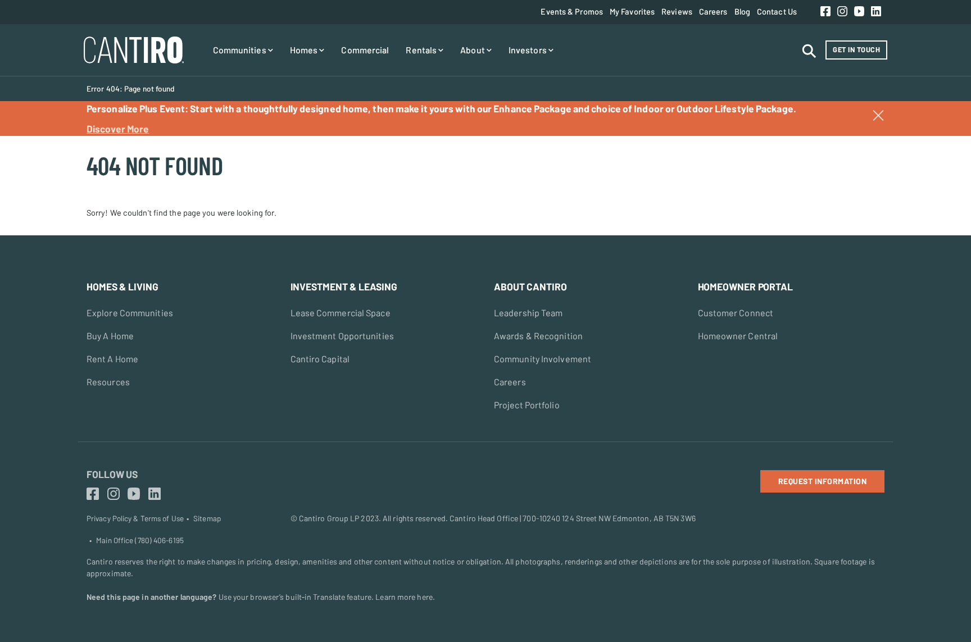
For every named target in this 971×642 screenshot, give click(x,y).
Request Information (822, 481)
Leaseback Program (697, 147)
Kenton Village (34, 141)
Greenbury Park (527, 147)
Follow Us (112, 474)
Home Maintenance (555, 182)
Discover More (118, 128)
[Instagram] (842, 12)
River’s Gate (610, 147)
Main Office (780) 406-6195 (140, 540)
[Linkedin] (876, 12)
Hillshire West (410, 147)
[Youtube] (859, 12)
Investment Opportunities (342, 335)
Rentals (422, 49)
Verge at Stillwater (359, 147)
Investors (528, 49)
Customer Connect (736, 312)
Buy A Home (110, 335)
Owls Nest (711, 148)
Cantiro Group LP (329, 518)
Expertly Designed (421, 182)
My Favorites (632, 11)
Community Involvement (542, 358)
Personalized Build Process (438, 147)
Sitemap (207, 518)
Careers (713, 11)
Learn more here (404, 597)
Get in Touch (856, 49)
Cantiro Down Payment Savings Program (283, 147)
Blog (742, 11)
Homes (305, 49)
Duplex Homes (236, 147)
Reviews (676, 11)
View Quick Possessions (495, 147)
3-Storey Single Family (370, 147)
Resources (108, 381)
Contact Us (777, 11)
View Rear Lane (36, 141)
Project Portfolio (527, 404)
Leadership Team (528, 312)
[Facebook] (825, 12)
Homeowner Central (738, 335)
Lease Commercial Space (341, 312)
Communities (240, 49)
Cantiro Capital (320, 358)
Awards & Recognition (538, 335)
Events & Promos (572, 11)
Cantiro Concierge (553, 147)
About (582, 147)
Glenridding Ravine (243, 147)
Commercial (365, 49)
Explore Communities (130, 312)
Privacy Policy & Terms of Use (135, 518)
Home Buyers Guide (245, 182)
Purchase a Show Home (50, 141)
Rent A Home (112, 358)
